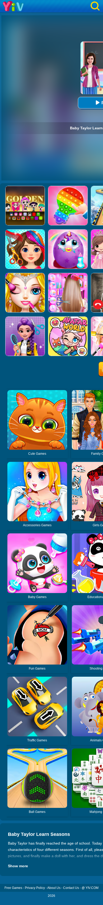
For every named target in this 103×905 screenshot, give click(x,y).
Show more (18, 866)
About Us (53, 888)
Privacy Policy (35, 888)
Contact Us (71, 888)
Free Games (13, 888)
